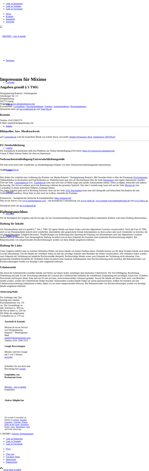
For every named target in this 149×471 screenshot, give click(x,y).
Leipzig (16, 420)
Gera (13, 427)
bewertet (8, 357)
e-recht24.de (13, 170)
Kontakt (9, 16)
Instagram (10, 19)
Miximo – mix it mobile (15, 387)
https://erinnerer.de (62, 198)
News (8, 14)
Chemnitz (8, 422)
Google (22, 369)
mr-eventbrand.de (28, 109)
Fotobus (48, 106)
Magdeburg (20, 427)
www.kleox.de (141, 200)
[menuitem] (77, 14)
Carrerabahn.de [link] (21, 182)
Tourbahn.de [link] (40, 182)
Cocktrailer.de (9, 137)
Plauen (24, 422)
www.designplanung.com (23, 104)
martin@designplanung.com (17, 338)
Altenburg (25, 424)
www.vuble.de (87, 200)
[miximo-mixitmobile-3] (13, 36)
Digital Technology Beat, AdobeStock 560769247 (92, 137)
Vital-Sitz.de (46, 109)
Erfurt (7, 427)
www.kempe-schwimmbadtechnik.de (113, 200)
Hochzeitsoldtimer (34, 106)
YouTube (10, 21)
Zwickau (17, 422)
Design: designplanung (22, 433)
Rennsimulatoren (78, 106)
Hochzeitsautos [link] (140, 177)
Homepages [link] (108, 180)
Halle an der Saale (12, 424)
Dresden (23, 420)
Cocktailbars (19, 106)
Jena (28, 427)
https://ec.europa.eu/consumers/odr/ (99, 151)
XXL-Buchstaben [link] (73, 190)
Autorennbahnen (61, 106)
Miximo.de (130, 185)
